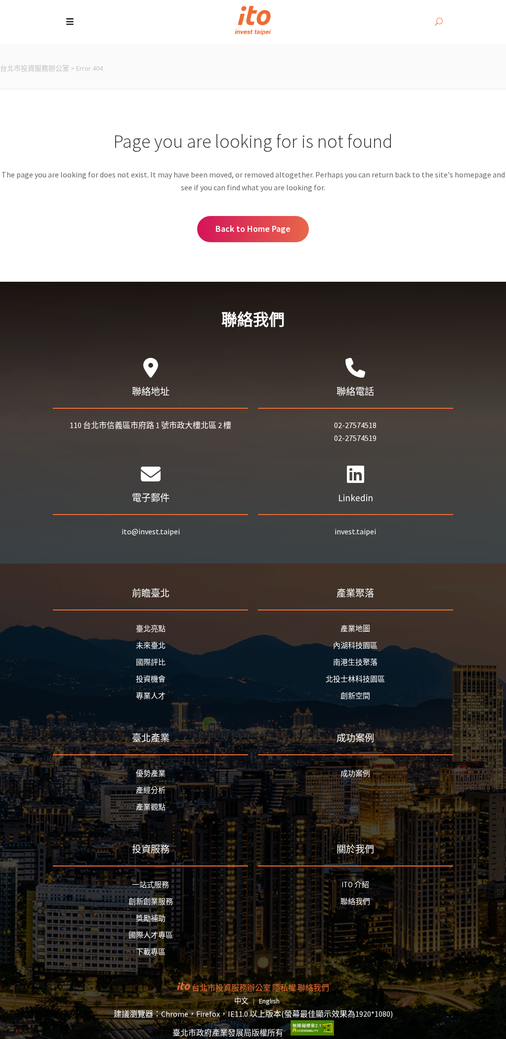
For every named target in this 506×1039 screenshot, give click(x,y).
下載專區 (151, 951)
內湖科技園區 (355, 645)
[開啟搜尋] (439, 22)
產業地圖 (355, 628)
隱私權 (284, 988)
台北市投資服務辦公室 (34, 68)
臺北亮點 (151, 628)
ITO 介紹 (355, 884)
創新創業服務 (150, 901)
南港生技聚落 (355, 662)
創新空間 (355, 695)
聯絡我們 (355, 901)
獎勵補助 (151, 918)
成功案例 (355, 773)
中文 (241, 1000)
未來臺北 (151, 645)
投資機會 (151, 679)
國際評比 (151, 662)
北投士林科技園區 (355, 679)
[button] (71, 22)
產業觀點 (151, 807)
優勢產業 (151, 773)
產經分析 (151, 790)
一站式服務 (150, 884)
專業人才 (151, 695)
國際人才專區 (150, 935)
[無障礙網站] (312, 1033)
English (269, 1000)
